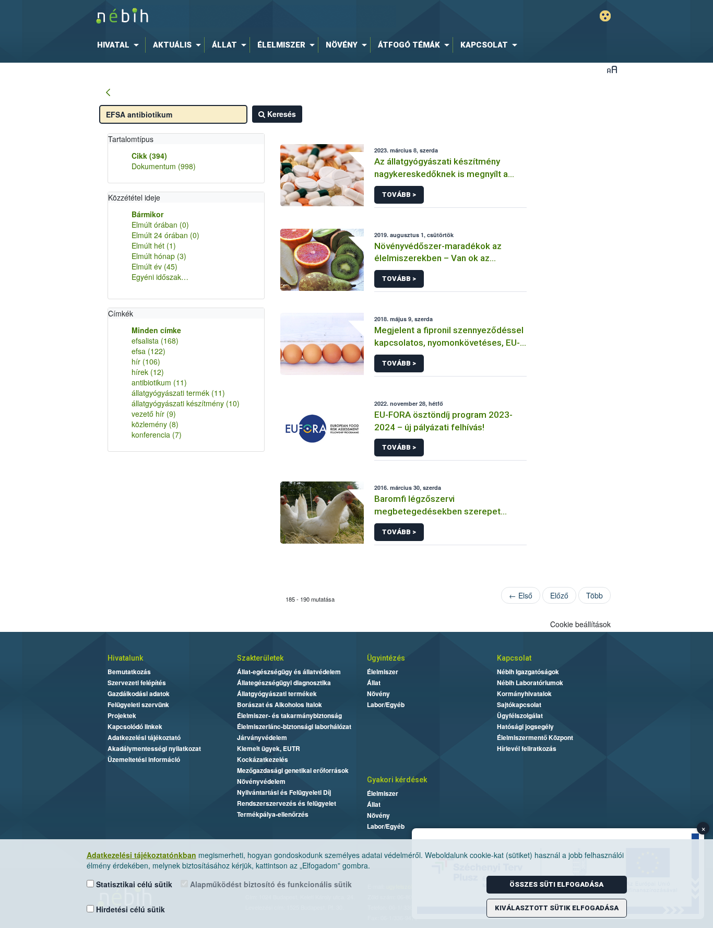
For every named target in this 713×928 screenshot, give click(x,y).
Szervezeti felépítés (137, 682)
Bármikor (147, 214)
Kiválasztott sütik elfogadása (557, 908)
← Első (520, 595)
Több (594, 595)
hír (146, 361)
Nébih (245, 16)
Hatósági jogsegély (525, 726)
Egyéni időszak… (160, 277)
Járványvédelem (262, 737)
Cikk (149, 155)
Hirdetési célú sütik (129, 909)
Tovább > (399, 194)
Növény (378, 693)
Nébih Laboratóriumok (530, 682)
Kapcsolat (514, 658)
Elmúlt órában (160, 224)
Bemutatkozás (129, 671)
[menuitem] (120, 45)
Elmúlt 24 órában (165, 235)
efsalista (155, 340)
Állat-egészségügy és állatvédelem (289, 671)
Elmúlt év (154, 266)
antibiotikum (159, 382)
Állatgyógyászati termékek (277, 693)
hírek (148, 372)
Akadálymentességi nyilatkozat (154, 748)
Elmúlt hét (154, 245)
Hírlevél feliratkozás (526, 748)
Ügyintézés (386, 658)
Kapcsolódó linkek (135, 726)
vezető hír (154, 413)
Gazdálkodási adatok (139, 693)
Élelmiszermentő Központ (535, 737)
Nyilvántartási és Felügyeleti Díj (284, 792)
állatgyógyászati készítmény (186, 403)
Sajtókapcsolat (519, 704)
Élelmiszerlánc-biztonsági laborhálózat (294, 726)
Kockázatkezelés (262, 759)
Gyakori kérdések (397, 780)
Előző (559, 595)
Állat (374, 682)
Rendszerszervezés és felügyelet (286, 803)
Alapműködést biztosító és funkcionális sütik (270, 884)
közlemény (155, 424)
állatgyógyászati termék (178, 392)
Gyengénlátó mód (605, 15)
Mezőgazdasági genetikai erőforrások (293, 770)
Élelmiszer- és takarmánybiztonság (289, 715)
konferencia (157, 434)
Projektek (122, 715)
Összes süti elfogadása (556, 884)
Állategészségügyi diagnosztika (284, 682)
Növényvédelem (261, 781)
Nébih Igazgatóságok (528, 671)
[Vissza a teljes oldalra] (108, 93)
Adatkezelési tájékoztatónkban (141, 855)
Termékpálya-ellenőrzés (272, 814)
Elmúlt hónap (159, 256)
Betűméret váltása (612, 69)
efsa (148, 351)
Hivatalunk (125, 658)
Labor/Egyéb (386, 704)
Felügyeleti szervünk (138, 704)
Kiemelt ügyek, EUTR (268, 748)
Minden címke (156, 330)
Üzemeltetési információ (144, 759)
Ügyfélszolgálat (520, 715)
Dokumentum (164, 166)
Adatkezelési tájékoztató (144, 737)
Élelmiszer (382, 671)
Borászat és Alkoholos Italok (279, 704)
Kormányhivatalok (524, 693)
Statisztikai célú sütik (133, 884)
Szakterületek (260, 658)
